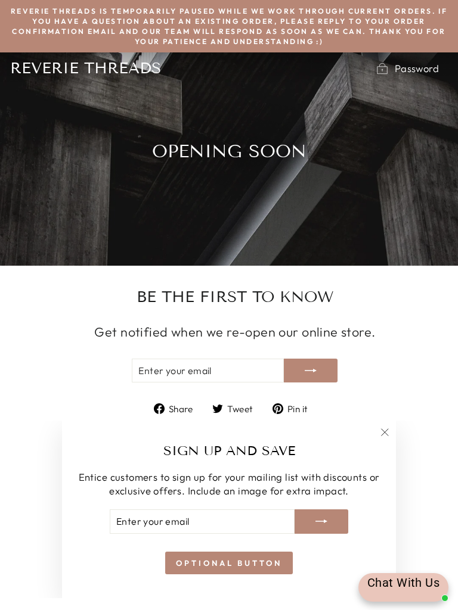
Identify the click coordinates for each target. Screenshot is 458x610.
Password (417, 68)
